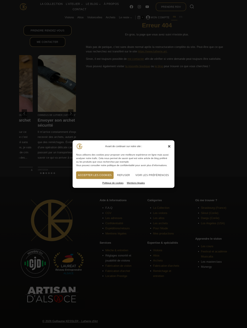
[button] (169, 146)
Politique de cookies (113, 183)
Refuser (123, 174)
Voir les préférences (152, 174)
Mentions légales (136, 183)
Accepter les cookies (95, 174)
